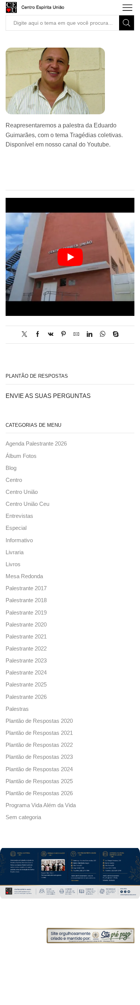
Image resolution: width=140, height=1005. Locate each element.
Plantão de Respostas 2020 (39, 721)
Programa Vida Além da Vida (41, 805)
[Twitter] (26, 335)
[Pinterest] (63, 335)
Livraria (15, 552)
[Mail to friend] (76, 335)
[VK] (50, 335)
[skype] (114, 335)
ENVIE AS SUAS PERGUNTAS (48, 396)
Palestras (17, 709)
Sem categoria (23, 817)
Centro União (22, 492)
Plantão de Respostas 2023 (39, 757)
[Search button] (126, 22)
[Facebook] (37, 335)
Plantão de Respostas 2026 (39, 793)
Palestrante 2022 (26, 649)
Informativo (19, 540)
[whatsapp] (102, 335)
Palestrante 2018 (26, 600)
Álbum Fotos (21, 456)
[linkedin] (89, 335)
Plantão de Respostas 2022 (39, 745)
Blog (11, 468)
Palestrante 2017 (26, 588)
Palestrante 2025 (26, 685)
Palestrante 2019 (26, 613)
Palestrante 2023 (26, 661)
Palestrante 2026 (26, 697)
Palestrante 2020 (26, 625)
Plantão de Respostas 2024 (39, 769)
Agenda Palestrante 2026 (36, 444)
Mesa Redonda (24, 576)
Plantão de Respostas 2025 (39, 781)
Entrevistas (19, 516)
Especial (16, 528)
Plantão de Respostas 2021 (39, 733)
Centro (14, 480)
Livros (13, 564)
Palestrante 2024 (26, 673)
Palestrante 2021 (26, 637)
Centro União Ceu (27, 504)
